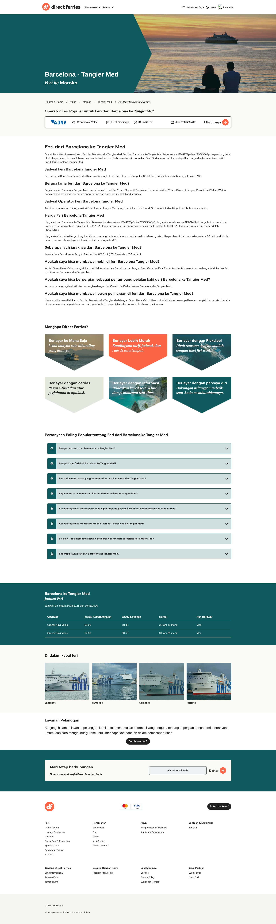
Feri (94, 832)
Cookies (145, 872)
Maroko (87, 102)
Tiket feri (49, 854)
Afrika (73, 102)
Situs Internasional (54, 872)
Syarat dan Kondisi (150, 881)
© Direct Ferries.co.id (54, 905)
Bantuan (192, 827)
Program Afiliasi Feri (103, 872)
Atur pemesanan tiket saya (154, 827)
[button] (139, 448)
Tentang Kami (51, 877)
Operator (49, 836)
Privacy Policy (147, 877)
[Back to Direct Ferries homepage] (61, 7)
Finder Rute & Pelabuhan (57, 841)
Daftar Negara (52, 827)
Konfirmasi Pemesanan (152, 832)
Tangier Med (105, 102)
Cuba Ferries (194, 872)
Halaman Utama (54, 102)
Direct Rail (193, 877)
